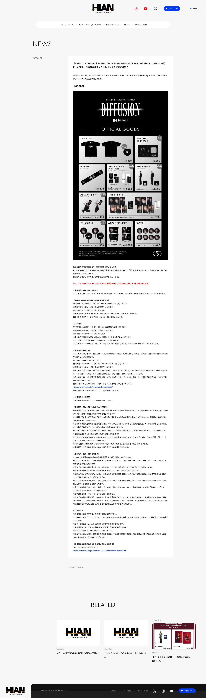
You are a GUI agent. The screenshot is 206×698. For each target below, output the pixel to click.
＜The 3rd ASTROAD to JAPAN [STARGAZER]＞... (78, 653)
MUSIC (127, 25)
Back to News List (77, 567)
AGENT (98, 25)
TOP (61, 25)
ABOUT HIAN (141, 25)
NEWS (71, 25)
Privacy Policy (142, 691)
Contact (127, 691)
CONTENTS (84, 25)
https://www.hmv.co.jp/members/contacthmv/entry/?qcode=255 (99, 550)
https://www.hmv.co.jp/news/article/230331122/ (93, 387)
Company (114, 691)
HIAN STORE (173, 9)
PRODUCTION (112, 25)
